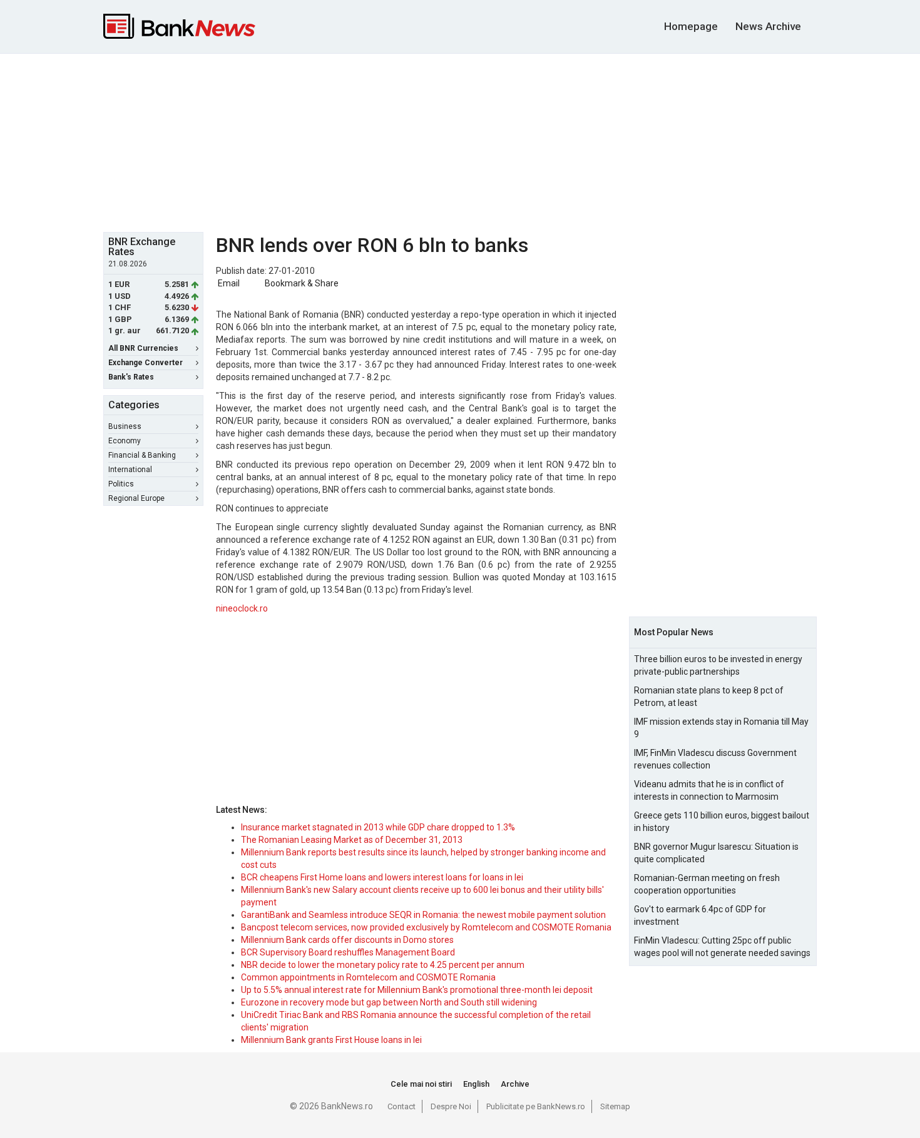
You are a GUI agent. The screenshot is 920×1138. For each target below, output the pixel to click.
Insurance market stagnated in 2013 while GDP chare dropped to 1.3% (378, 827)
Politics (121, 484)
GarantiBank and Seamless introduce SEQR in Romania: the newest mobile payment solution (423, 915)
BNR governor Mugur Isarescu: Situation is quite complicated (716, 853)
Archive (515, 1084)
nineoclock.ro (242, 608)
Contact (401, 1106)
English (476, 1084)
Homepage (691, 26)
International (130, 469)
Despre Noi (451, 1106)
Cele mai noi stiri (421, 1084)
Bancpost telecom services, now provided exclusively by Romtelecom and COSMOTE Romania (426, 927)
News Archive (768, 26)
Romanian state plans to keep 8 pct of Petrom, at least (709, 696)
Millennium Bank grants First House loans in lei (331, 1040)
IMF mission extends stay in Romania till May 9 (721, 728)
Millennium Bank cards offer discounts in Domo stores (347, 940)
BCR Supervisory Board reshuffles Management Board (348, 952)
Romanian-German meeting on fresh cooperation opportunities (707, 884)
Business (124, 426)
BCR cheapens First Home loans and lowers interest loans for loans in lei (382, 877)
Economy (124, 440)
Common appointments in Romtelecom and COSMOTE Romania (368, 977)
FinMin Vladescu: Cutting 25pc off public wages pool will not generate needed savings (722, 946)
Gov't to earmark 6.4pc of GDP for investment (700, 915)
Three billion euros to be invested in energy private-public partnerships (718, 665)
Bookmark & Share (302, 283)
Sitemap (615, 1106)
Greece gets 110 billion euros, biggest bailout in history (721, 821)
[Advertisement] (460, 141)
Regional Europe (136, 498)
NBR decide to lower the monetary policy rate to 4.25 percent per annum (382, 965)
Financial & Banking (142, 455)
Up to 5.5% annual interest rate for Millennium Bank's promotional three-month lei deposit (417, 990)
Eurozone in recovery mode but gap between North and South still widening (389, 1002)
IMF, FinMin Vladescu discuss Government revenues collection (715, 759)
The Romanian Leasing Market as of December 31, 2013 (352, 840)
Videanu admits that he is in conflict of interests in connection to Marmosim (709, 790)
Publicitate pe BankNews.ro (535, 1106)
